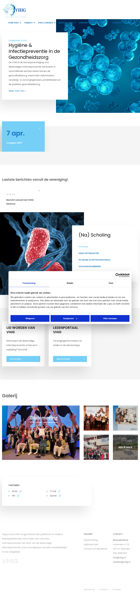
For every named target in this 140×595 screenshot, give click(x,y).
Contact (117, 22)
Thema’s (28, 22)
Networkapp (63, 358)
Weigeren (30, 318)
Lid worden (15, 358)
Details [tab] (70, 283)
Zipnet (53, 495)
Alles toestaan (110, 318)
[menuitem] (14, 22)
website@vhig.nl (121, 562)
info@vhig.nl (119, 557)
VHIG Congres (45, 22)
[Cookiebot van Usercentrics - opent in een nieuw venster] (117, 275)
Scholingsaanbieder (90, 266)
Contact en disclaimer (96, 548)
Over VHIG (13, 22)
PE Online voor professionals (94, 259)
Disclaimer (89, 589)
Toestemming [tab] (28, 283)
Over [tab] (111, 283)
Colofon (103, 589)
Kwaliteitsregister (89, 253)
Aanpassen (68, 318)
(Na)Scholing (65, 22)
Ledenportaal (100, 22)
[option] (23, 136)
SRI (13, 495)
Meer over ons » (17, 90)
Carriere (83, 22)
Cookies (116, 589)
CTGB (53, 491)
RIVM (14, 491)
